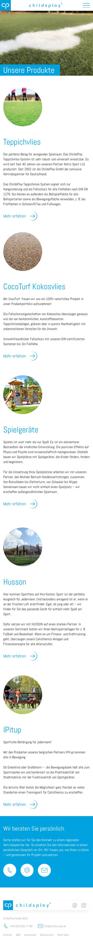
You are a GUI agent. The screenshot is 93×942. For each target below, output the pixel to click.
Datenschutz (47, 935)
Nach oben (63, 935)
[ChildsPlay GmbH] (5, 5)
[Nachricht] (44, 870)
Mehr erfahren (14, 216)
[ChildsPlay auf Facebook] (75, 905)
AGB (18, 935)
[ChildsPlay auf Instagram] (84, 905)
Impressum (30, 935)
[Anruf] (9, 870)
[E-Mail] (27, 870)
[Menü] (86, 5)
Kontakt (7, 935)
